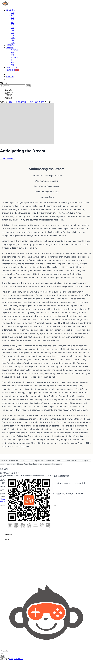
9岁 (12, 27)
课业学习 (14, 57)
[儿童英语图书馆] (5, 6)
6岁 (12, 20)
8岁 (12, 25)
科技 (12, 60)
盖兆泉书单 (10, 10)
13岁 (13, 37)
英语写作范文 (11, 67)
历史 (12, 55)
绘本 (12, 52)
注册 (11, 659)
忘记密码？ (18, 659)
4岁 (12, 15)
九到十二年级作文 (7, 158)
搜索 (28, 86)
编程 (12, 62)
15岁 (13, 42)
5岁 (12, 18)
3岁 (12, 13)
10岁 (13, 30)
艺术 (12, 65)
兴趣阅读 (9, 47)
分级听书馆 (12, 70)
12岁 (13, 35)
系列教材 (14, 50)
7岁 (12, 23)
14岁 (13, 40)
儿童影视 (9, 45)
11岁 (12, 32)
